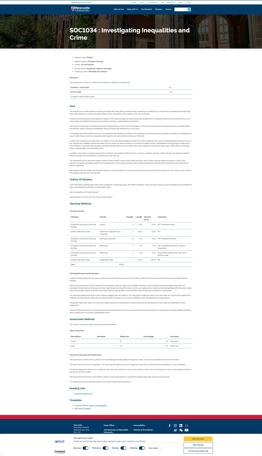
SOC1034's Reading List (84, 393)
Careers (133, 2)
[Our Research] (146, 11)
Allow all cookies (198, 439)
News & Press (171, 2)
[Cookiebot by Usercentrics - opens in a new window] (60, 452)
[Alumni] (168, 11)
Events (181, 2)
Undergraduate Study (81, 2)
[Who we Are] (119, 11)
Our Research (146, 9)
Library (141, 2)
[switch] (105, 448)
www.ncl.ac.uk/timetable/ (98, 405)
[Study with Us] (132, 11)
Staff (162, 2)
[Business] (158, 11)
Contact (188, 2)
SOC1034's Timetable (83, 408)
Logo (80, 9)
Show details (153, 448)
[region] (131, 241)
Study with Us (132, 9)
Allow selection (198, 445)
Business (158, 9)
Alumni (168, 9)
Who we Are (119, 9)
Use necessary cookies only (198, 451)
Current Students (152, 2)
